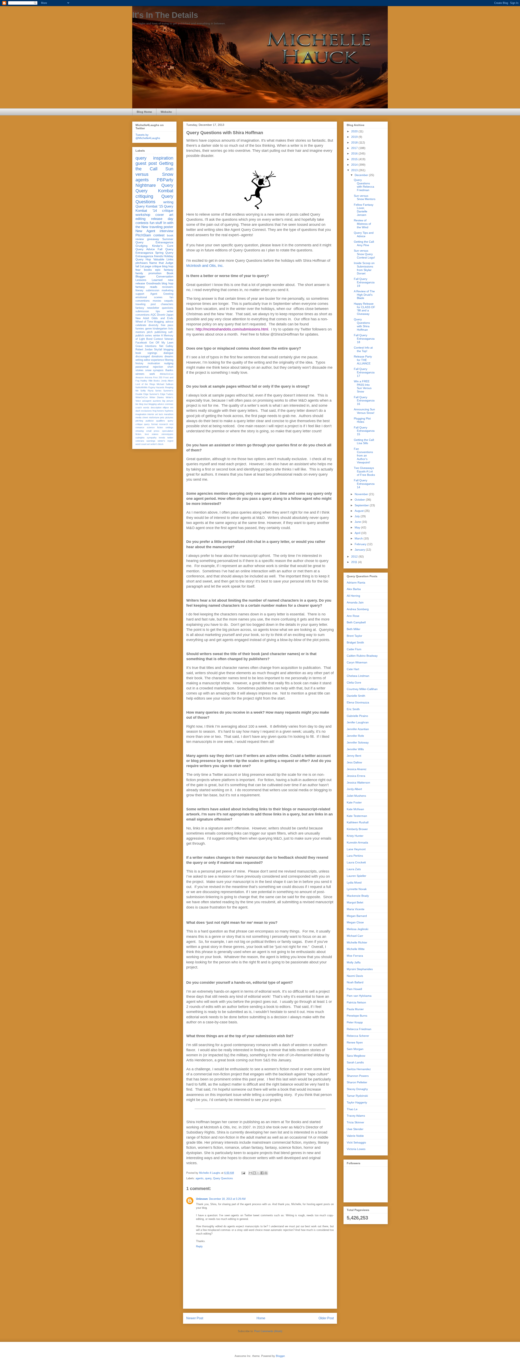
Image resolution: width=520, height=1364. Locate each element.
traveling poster (161, 227)
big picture (167, 401)
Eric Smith (353, 709)
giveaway (153, 239)
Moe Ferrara (355, 955)
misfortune (154, 417)
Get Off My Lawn (161, 342)
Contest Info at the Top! (363, 349)
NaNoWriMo (141, 387)
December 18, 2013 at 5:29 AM (227, 1198)
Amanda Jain (355, 602)
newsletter (153, 307)
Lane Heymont (356, 849)
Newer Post (194, 1318)
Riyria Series (154, 390)
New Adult (142, 318)
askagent (146, 401)
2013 (355, 170)
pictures (169, 417)
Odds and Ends (162, 318)
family (139, 273)
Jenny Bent (354, 755)
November (362, 494)
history (139, 363)
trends (162, 437)
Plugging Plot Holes (362, 420)
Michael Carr (355, 935)
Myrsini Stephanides (360, 969)
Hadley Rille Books (150, 380)
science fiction (155, 427)
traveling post (145, 304)
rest (171, 424)
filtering (169, 360)
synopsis (158, 370)
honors (160, 411)
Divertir (161, 314)
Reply (199, 1246)
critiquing (144, 196)
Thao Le (352, 1109)
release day (162, 219)
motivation (154, 363)
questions (167, 307)
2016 (355, 153)
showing (139, 431)
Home (261, 1318)
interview (166, 231)
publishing (160, 332)
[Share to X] (258, 1173)
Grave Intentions (146, 346)
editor (147, 360)
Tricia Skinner (355, 1122)
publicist (150, 421)
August (359, 510)
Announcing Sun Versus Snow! (364, 411)
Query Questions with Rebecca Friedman (364, 185)
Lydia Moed (354, 882)
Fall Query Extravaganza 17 (364, 372)
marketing (167, 290)
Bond (149, 339)
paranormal (141, 366)
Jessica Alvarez (356, 769)
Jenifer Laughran (358, 722)
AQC (153, 314)
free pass (167, 325)
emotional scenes (148, 297)
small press (153, 431)
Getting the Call (154, 166)
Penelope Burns (357, 1015)
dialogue (168, 353)
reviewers (167, 287)
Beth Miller (353, 629)
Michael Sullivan (165, 384)
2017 (355, 148)
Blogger (280, 1355)
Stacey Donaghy (357, 1089)
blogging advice (156, 404)
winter (156, 335)
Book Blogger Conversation (154, 275)
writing (168, 202)
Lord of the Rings (145, 384)
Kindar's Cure (162, 245)
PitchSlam (143, 235)
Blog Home (144, 111)
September (362, 505)
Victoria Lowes (356, 1149)
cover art (164, 215)
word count (140, 444)
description (156, 407)
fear (138, 269)
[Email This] (250, 1173)
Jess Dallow (354, 762)
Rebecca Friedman (359, 1029)
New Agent (145, 231)
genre (148, 328)
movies (157, 300)
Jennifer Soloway (358, 742)
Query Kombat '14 (154, 208)
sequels (168, 300)
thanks (169, 370)
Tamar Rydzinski (357, 1095)
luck (161, 414)
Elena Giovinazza (358, 702)
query (208, 1178)
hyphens (169, 411)
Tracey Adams (356, 1115)
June (358, 521)
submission (142, 311)
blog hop (167, 283)
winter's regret (165, 441)
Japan (169, 314)
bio (136, 404)
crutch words (142, 407)
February (361, 544)
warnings (150, 441)
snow (148, 370)
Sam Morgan (355, 1049)
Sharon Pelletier (357, 1082)
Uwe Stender (355, 1129)
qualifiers (160, 421)
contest (159, 235)
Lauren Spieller (356, 875)
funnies (139, 328)
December (362, 175)
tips (158, 311)
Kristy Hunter (355, 835)
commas (169, 404)
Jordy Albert (167, 380)
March (359, 538)
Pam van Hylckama (359, 995)
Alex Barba (354, 589)
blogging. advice (163, 321)
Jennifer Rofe (355, 735)
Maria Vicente (355, 909)
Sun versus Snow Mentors (364, 197)
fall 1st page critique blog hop (154, 266)
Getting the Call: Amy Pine (364, 243)
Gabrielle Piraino (357, 715)
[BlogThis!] (254, 1173)
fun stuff (156, 223)
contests (141, 223)
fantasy (139, 307)
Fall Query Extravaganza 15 (364, 431)
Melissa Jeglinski (357, 929)
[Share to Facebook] (262, 1173)
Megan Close (355, 922)
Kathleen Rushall (357, 822)
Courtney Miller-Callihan (362, 689)
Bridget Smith (355, 642)
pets (162, 417)
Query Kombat (154, 190)
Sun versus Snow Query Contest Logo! (364, 254)
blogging (168, 349)
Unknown (202, 1198)
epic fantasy (164, 269)
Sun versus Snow (154, 171)
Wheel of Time (144, 321)
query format (150, 424)
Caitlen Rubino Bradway (362, 655)
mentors (140, 332)
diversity (153, 325)
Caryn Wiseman (357, 662)
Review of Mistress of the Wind (362, 224)
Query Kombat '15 (149, 206)
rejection (158, 366)
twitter (170, 437)
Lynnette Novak (357, 889)
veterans (139, 441)
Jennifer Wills (355, 749)
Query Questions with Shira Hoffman (362, 324)
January (360, 549)
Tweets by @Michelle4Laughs (147, 136)
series (148, 335)
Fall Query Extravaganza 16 (364, 401)
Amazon (139, 377)
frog (154, 411)
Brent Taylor (354, 635)
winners (139, 374)
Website (166, 111)
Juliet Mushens (356, 795)
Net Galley (166, 346)
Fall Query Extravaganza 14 (364, 484)
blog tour (143, 404)
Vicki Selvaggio (356, 1142)
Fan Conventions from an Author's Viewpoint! (363, 455)
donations (157, 356)
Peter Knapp (355, 1022)
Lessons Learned (148, 279)
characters (167, 304)
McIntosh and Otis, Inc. (205, 266)
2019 (355, 136)
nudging (168, 363)
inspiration (163, 158)
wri (148, 444)
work (152, 374)
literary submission (147, 290)
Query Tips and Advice (364, 234)
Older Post (326, 1318)
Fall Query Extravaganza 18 (364, 339)
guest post (146, 163)
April (358, 533)
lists (170, 328)
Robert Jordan (144, 349)
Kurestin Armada (357, 842)
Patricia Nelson (356, 1002)
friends (158, 256)
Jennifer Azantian (358, 729)
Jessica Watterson (358, 782)
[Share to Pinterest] (266, 1173)
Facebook (141, 342)
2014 (355, 164)
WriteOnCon (141, 397)
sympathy (152, 437)
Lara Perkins (355, 855)
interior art (152, 414)
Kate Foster (354, 802)
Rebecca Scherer (358, 1035)
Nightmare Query (154, 185)
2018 (355, 142)
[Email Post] (243, 1172)
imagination (140, 414)
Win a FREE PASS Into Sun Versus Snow (363, 386)
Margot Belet (355, 902)
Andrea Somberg (358, 609)
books (148, 269)
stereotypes (167, 434)
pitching (139, 421)
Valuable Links (163, 259)
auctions (157, 401)
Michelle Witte (356, 949)
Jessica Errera (356, 775)
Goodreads (153, 283)
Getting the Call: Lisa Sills (364, 441)
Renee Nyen (355, 1042)
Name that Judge (161, 262)
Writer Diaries (157, 397)
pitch (150, 332)
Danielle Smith (356, 695)
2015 (355, 159)
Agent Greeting (161, 293)
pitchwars (141, 262)
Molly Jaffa (354, 962)
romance (139, 427)
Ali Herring (353, 595)
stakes (155, 434)
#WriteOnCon (166, 374)
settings (169, 427)
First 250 (157, 377)
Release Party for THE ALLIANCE (363, 360)
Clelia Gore (354, 682)
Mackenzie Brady (358, 895)
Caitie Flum (354, 649)
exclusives (146, 411)
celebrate (140, 325)
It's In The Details (165, 15)
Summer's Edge (157, 394)
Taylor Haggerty (357, 1102)
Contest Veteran (163, 339)
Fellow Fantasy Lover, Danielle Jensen (363, 209)
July (358, 516)
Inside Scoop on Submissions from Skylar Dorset (364, 268)
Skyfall (158, 349)
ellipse (166, 407)
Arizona (148, 377)
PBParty (165, 179)
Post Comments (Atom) (268, 1331)
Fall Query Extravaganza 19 (364, 282)
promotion (154, 273)
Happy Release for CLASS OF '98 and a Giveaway (364, 308)
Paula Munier (355, 1009)
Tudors (169, 394)
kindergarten (160, 328)
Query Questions (223, 1178)
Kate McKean (355, 809)
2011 (354, 562)
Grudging (141, 245)
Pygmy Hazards (156, 387)
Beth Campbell (356, 622)
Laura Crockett (356, 862)
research (163, 424)
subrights (140, 437)
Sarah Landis (355, 1062)
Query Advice (145, 249)
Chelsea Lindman (358, 675)
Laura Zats (354, 869)
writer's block (157, 444)
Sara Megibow (356, 1055)
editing (140, 219)
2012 (355, 556)
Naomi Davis (355, 975)
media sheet (141, 417)
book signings (146, 353)
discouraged (142, 356)
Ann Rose (353, 615)
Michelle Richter (357, 942)
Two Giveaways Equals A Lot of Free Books (364, 471)
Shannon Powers (358, 1075)
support (139, 293)
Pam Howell (354, 989)
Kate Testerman (357, 815)
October (360, 499)
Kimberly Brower (357, 829)
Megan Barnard (357, 915)
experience (157, 360)
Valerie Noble (355, 1135)
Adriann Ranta (356, 582)
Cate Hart (353, 669)
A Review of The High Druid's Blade (364, 295)
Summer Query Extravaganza (154, 240)
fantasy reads (146, 286)
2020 (355, 131)
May (358, 527)
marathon (168, 414)
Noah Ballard (355, 982)
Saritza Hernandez (359, 1069)
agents (200, 1178)
